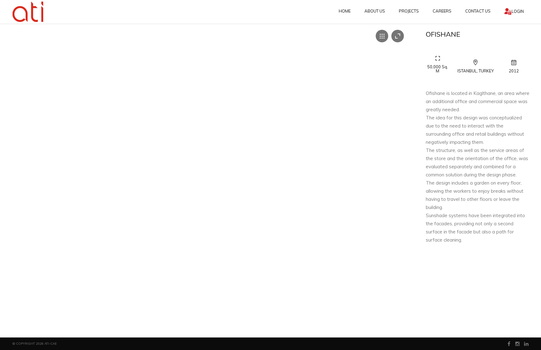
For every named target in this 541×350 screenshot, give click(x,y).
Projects (409, 10)
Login (518, 11)
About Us (374, 10)
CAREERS (442, 10)
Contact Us (478, 10)
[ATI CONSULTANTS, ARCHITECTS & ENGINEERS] (28, 12)
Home (345, 10)
